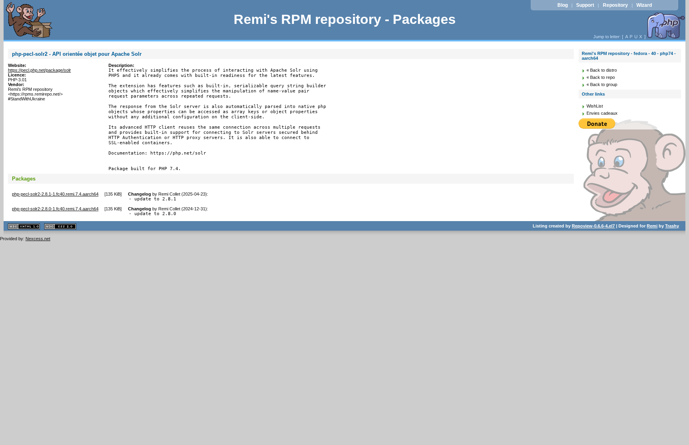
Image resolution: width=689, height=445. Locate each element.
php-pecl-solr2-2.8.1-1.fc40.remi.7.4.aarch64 (55, 194)
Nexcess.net (38, 238)
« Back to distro (602, 70)
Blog (562, 5)
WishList (595, 106)
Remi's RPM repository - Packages (345, 19)
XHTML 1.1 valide (24, 226)
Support (585, 5)
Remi (652, 225)
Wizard (644, 5)
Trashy (672, 225)
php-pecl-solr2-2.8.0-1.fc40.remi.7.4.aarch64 (55, 208)
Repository (615, 5)
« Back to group (602, 84)
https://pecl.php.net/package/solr (39, 70)
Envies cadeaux (602, 113)
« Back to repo (601, 77)
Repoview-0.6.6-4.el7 (593, 225)
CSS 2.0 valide (60, 226)
